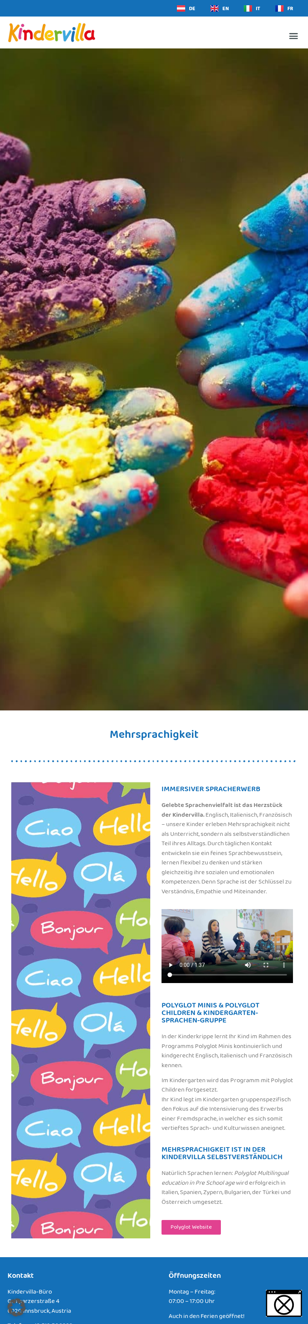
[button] (294, 36)
